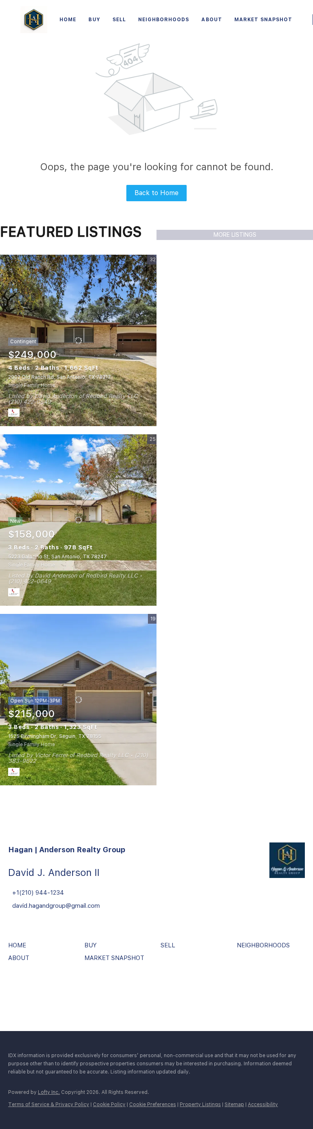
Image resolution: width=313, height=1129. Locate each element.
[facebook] (16, 990)
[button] (19, 948)
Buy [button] (94, 19)
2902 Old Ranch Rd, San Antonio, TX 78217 (59, 377)
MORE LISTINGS (235, 234)
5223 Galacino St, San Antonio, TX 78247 (57, 557)
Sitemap (234, 1104)
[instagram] (39, 990)
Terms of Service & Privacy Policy (48, 1104)
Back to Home (156, 193)
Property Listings (200, 1104)
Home (68, 19)
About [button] (211, 19)
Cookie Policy (109, 1104)
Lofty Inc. (49, 1092)
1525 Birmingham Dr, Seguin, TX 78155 (54, 736)
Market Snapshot (263, 19)
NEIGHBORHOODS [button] (163, 19)
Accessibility (263, 1104)
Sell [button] (119, 19)
